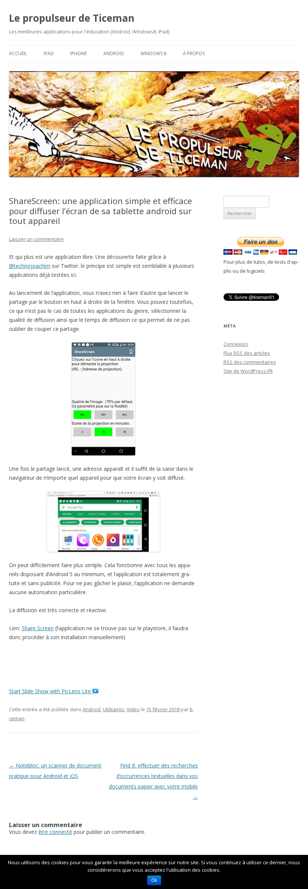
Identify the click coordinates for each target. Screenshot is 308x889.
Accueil (18, 53)
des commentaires (249, 362)
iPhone (78, 53)
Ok (154, 880)
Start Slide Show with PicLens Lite (50, 691)
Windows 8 (153, 53)
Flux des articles (246, 353)
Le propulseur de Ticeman (71, 18)
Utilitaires (113, 709)
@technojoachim (29, 265)
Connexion (235, 344)
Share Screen (38, 628)
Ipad (49, 53)
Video (133, 709)
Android (113, 53)
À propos (194, 53)
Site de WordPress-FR (248, 371)
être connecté (55, 831)
